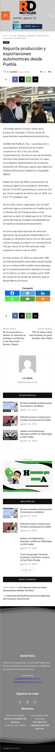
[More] (42, 298)
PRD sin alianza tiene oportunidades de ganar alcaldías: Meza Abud (40, 335)
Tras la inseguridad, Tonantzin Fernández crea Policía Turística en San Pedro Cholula (34, 557)
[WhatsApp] (29, 79)
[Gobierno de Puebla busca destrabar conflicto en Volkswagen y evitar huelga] (10, 435)
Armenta (7, 439)
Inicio (5, 35)
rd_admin (13, 72)
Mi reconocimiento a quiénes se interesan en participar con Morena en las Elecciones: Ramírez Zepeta (14, 338)
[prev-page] (5, 446)
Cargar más (26, 570)
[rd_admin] (5, 71)
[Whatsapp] (12, 298)
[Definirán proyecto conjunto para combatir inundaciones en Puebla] (10, 421)
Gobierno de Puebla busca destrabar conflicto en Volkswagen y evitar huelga (36, 434)
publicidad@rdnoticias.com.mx (27, 682)
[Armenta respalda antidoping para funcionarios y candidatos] (10, 407)
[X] (22, 79)
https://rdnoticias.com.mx (28, 382)
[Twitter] (27, 293)
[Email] (35, 79)
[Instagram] (27, 702)
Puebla (6, 42)
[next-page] (9, 446)
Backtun (16, 748)
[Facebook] (15, 79)
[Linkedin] (42, 293)
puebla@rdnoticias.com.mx (27, 678)
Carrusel (12, 35)
